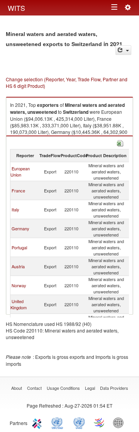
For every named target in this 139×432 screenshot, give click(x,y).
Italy (15, 209)
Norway (19, 285)
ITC (38, 422)
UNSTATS (79, 422)
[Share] (123, 50)
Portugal (19, 247)
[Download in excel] (120, 142)
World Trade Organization (99, 422)
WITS (16, 8)
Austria (18, 266)
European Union (20, 171)
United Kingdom (18, 304)
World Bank (120, 422)
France (18, 190)
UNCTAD (58, 422)
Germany (20, 228)
